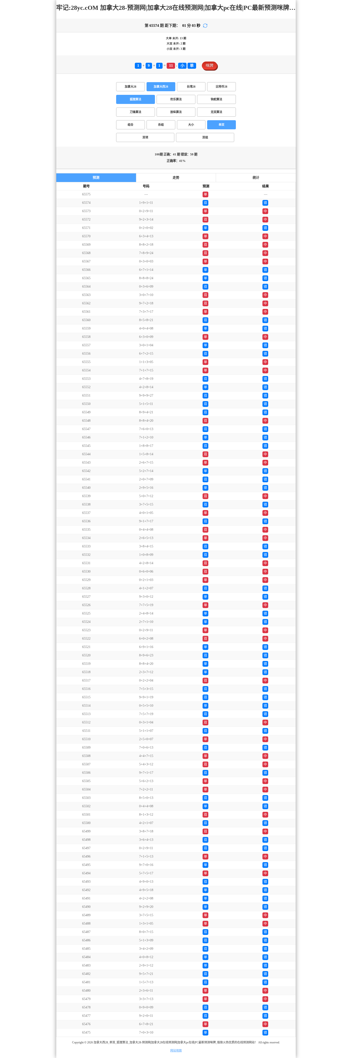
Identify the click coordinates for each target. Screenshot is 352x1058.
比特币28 (221, 86)
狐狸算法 (135, 99)
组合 (130, 124)
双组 (205, 137)
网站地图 (176, 1050)
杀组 (161, 124)
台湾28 (191, 86)
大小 (191, 124)
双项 (145, 137)
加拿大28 (130, 86)
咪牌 (209, 65)
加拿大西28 (161, 86)
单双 (221, 124)
